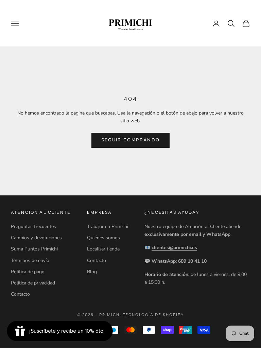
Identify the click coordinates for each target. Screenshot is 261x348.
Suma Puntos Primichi (34, 249)
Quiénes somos (103, 237)
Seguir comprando (130, 140)
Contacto (20, 294)
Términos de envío (30, 260)
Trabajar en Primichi (107, 226)
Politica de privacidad (33, 283)
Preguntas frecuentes (33, 226)
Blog (92, 271)
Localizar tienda (103, 249)
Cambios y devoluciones (36, 237)
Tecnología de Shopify (153, 314)
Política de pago (28, 271)
